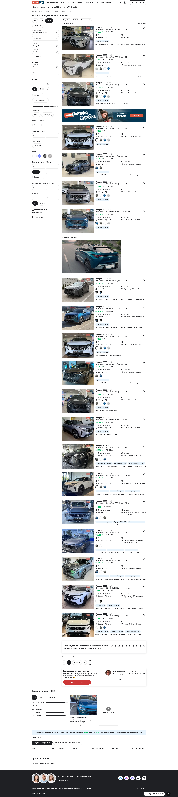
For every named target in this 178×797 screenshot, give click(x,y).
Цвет (34, 152)
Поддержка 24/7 (106, 2)
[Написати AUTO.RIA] (138, 778)
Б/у (41, 20)
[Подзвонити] (144, 778)
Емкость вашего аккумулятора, (45, 183)
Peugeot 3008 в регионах (42, 743)
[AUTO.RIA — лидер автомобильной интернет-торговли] (38, 2)
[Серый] (50, 156)
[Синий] (39, 156)
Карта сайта (88, 788)
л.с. (35, 203)
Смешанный (38, 177)
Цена (34, 79)
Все (35, 20)
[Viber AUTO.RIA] (132, 778)
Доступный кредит (40, 100)
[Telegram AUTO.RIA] (120, 778)
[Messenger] (126, 778)
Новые (49, 20)
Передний (37, 146)
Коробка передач (38, 121)
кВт (41, 203)
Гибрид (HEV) (47, 115)
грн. (46, 89)
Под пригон (38, 26)
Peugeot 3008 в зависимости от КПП (67, 743)
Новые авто (65, 2)
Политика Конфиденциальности (70, 788)
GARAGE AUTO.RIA (91, 2)
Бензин (36, 115)
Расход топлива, (41, 162)
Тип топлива (36, 110)
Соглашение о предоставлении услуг (44, 788)
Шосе (44, 172)
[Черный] (45, 156)
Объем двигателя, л (39, 131)
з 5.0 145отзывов (46, 697)
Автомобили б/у (52, 2)
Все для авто (76, 2)
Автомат (37, 125)
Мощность (36, 193)
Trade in (38, 95)
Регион (35, 62)
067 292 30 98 (118, 679)
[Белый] (34, 156)
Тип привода (36, 141)
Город (36, 172)
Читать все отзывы (108, 713)
